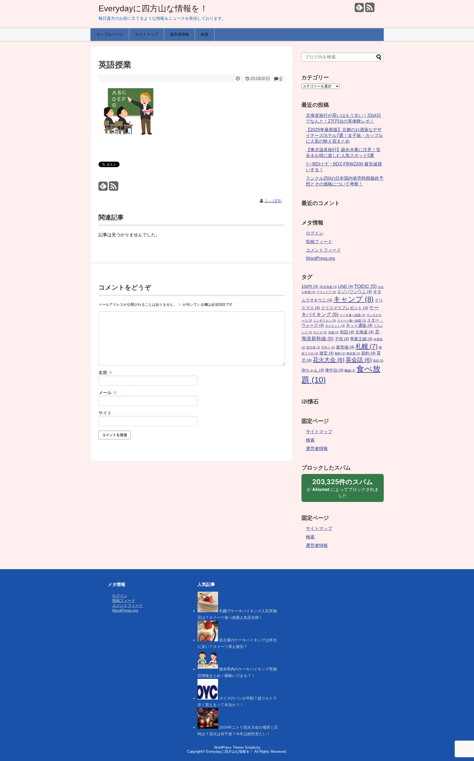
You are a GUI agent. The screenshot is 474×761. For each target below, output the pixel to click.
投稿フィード (319, 241)
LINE (345, 286)
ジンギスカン (324, 320)
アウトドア (326, 292)
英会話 (359, 359)
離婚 (350, 370)
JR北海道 (328, 286)
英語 (378, 360)
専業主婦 (361, 339)
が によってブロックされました (343, 490)
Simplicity (252, 747)
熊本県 (353, 353)
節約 (368, 353)
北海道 (364, 332)
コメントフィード (323, 250)
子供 (342, 339)
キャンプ (353, 299)
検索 (204, 34)
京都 (333, 332)
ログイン (314, 233)
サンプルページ (109, 34)
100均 (309, 286)
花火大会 (329, 359)
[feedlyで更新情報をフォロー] (359, 9)
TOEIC (365, 286)
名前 (105, 372)
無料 (340, 353)
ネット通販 (359, 325)
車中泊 (334, 370)
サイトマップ (146, 34)
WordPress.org (320, 258)
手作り (328, 347)
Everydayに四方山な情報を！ (153, 8)
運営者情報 (179, 34)
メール (107, 392)
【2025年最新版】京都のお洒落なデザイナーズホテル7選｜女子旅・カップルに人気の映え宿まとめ (344, 135)
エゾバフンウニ (354, 292)
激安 (326, 353)
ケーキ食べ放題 (352, 315)
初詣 (347, 332)
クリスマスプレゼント (344, 308)
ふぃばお (273, 200)
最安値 (345, 347)
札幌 (367, 346)
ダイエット (335, 325)
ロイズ (320, 332)
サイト (105, 413)
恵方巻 (313, 347)
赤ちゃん (312, 370)
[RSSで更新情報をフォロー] (369, 9)
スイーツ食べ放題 (351, 320)
